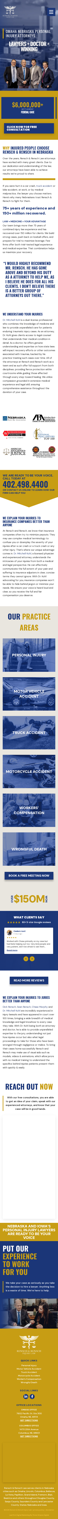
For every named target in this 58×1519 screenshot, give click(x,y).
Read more (12, 950)
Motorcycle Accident (29, 1375)
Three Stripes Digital (41, 1515)
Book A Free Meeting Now (29, 876)
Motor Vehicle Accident (29, 1368)
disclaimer (50, 1510)
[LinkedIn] (25, 1396)
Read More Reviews (29, 980)
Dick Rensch (9, 1006)
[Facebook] (32, 1396)
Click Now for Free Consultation (22, 128)
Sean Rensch (24, 1006)
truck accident (44, 186)
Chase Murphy (40, 1006)
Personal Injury (29, 1365)
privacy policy (38, 1510)
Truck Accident (29, 1372)
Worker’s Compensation (29, 1379)
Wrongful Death (29, 1382)
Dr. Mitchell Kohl (11, 320)
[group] (29, 940)
